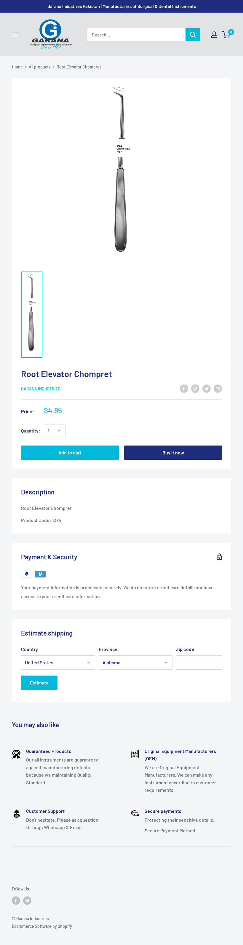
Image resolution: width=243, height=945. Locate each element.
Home (17, 66)
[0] (226, 34)
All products (40, 66)
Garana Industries (40, 388)
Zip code (185, 649)
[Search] (193, 34)
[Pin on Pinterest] (195, 388)
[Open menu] (15, 35)
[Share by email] (218, 388)
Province (108, 649)
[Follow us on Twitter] (27, 900)
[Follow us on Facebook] (16, 900)
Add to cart (69, 452)
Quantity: (30, 430)
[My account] (214, 34)
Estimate (39, 682)
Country (29, 649)
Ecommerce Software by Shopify (42, 926)
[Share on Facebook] (184, 388)
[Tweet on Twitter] (206, 388)
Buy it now (173, 452)
